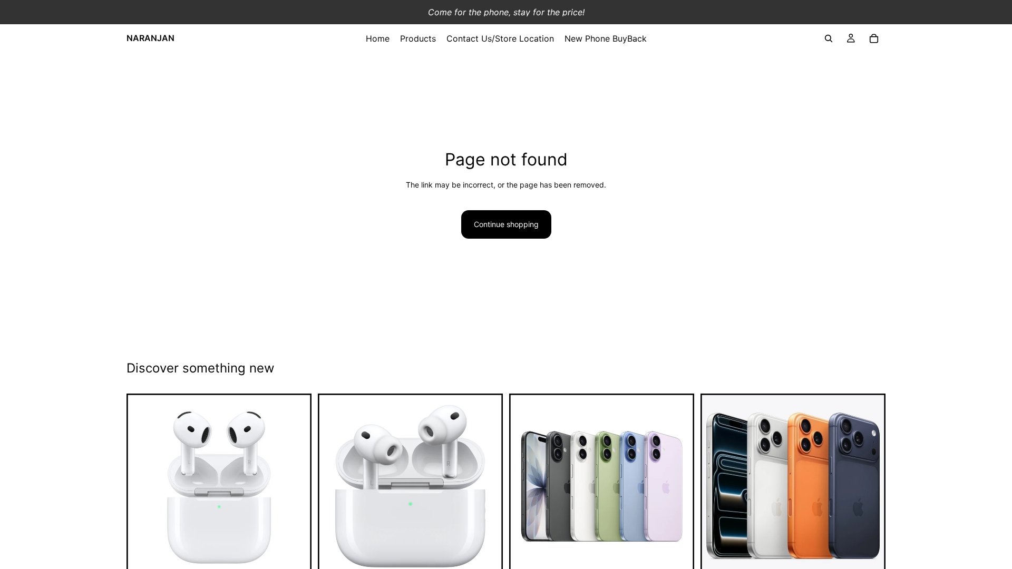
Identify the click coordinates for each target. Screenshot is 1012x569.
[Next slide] (678, 486)
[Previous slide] (525, 486)
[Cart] (874, 38)
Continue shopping (506, 224)
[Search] (828, 38)
